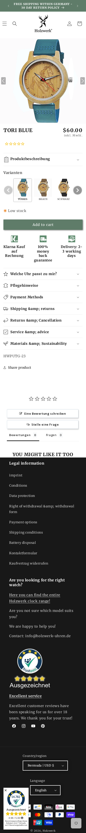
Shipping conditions (26, 532)
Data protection (22, 496)
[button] (15, 24)
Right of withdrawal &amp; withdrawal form (41, 509)
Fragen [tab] (51, 435)
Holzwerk (49, 830)
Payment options (23, 522)
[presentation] (77, 190)
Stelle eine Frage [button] (45, 424)
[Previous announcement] (8, 6)
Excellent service (25, 696)
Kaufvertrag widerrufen (28, 563)
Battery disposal (22, 543)
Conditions (18, 485)
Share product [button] (19, 367)
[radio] (22, 190)
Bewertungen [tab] (20, 435)
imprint (15, 475)
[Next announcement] (77, 6)
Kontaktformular (23, 553)
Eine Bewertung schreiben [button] (45, 413)
